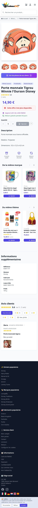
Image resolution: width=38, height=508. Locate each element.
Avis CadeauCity (6, 470)
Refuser (16, 505)
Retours (3, 445)
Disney (6, 274)
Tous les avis (7, 313)
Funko (3, 422)
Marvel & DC (5, 376)
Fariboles (4, 419)
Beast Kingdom (6, 416)
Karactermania (8, 280)
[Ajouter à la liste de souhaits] (31, 123)
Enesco (3, 414)
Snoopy (3, 379)
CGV (2, 459)
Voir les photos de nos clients (20, 75)
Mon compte (5, 434)
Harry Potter (5, 373)
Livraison (4, 442)
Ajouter (13, 196)
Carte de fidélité (6, 456)
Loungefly (4, 394)
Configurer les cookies (8, 447)
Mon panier (5, 436)
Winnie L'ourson (6, 83)
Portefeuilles (17, 83)
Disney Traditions (6, 396)
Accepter (23, 505)
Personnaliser (6, 505)
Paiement (4, 462)
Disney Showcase (6, 402)
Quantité (4, 120)
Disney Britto (5, 399)
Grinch (3, 382)
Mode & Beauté (28, 83)
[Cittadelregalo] (5, 494)
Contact (3, 439)
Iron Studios (5, 425)
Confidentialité (6, 465)
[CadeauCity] (2, 494)
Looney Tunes (5, 384)
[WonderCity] (8, 494)
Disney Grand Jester (7, 405)
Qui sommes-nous (7, 467)
